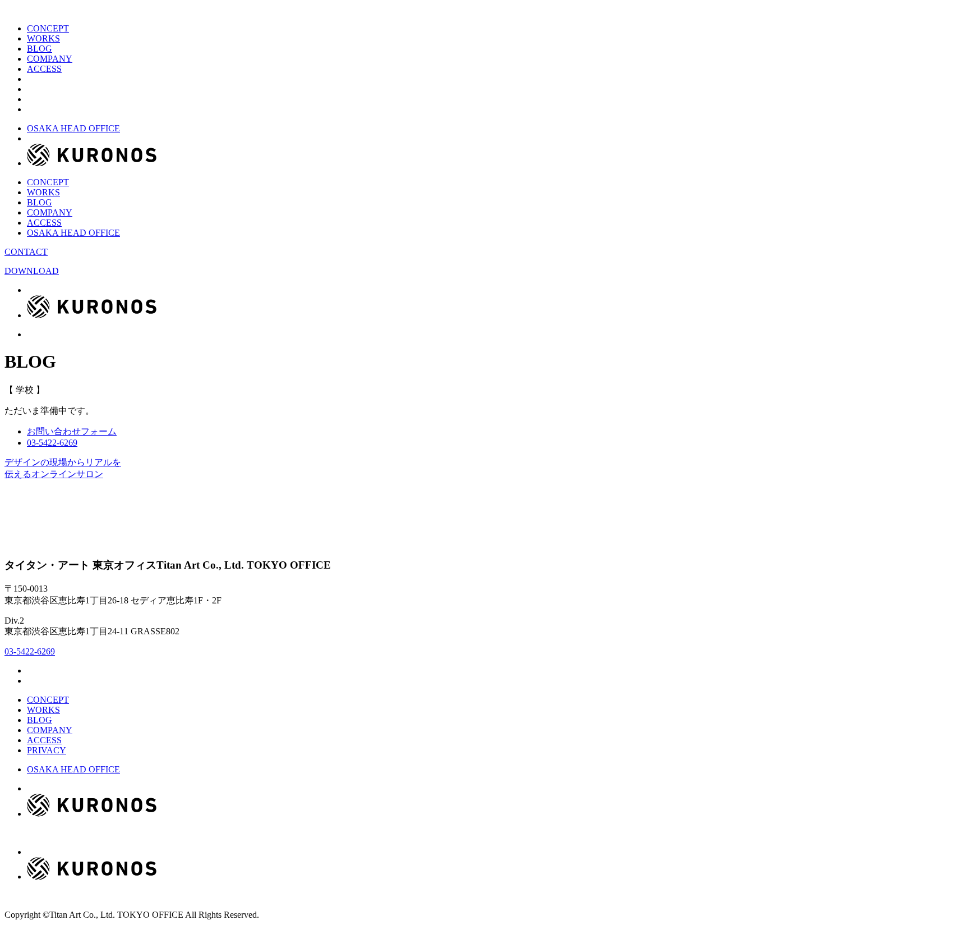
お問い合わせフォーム (72, 431)
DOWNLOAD (31, 271)
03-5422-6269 (29, 651)
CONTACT (26, 252)
